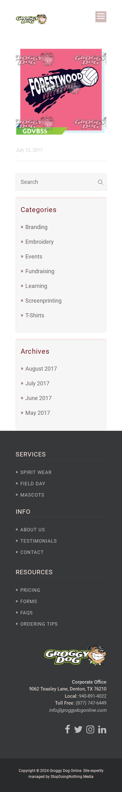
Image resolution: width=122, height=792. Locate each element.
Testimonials (38, 541)
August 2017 (41, 368)
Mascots (32, 495)
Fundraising (39, 271)
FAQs (26, 613)
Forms (28, 601)
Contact (32, 552)
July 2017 (37, 383)
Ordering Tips (39, 624)
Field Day (32, 484)
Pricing (30, 590)
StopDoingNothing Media (72, 776)
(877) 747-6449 (91, 703)
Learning (36, 286)
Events (33, 256)
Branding (36, 227)
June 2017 (38, 398)
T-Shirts (34, 315)
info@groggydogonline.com (77, 710)
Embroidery (39, 241)
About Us (32, 530)
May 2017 (37, 412)
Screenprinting (43, 300)
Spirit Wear (36, 472)
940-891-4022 (92, 696)
